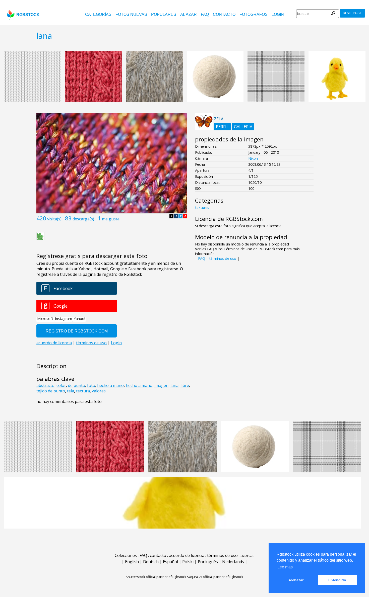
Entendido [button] (337, 580)
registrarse (352, 13)
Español (170, 561)
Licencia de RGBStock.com (229, 219)
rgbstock (28, 15)
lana (174, 385)
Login (278, 14)
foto (91, 385)
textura (83, 391)
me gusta (110, 219)
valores (99, 391)
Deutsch (151, 561)
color (61, 385)
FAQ (205, 14)
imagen (161, 385)
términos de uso (222, 258)
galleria (243, 126)
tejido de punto (50, 391)
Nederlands (233, 561)
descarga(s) (83, 219)
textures (202, 207)
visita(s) (54, 219)
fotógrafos (253, 14)
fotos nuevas (131, 14)
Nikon (253, 158)
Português (208, 561)
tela (70, 391)
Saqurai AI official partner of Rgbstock (215, 576)
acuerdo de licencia (186, 555)
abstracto (45, 385)
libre (184, 385)
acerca (246, 555)
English (132, 561)
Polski (188, 561)
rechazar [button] (296, 580)
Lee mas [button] (285, 567)
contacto (224, 14)
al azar (188, 14)
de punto (76, 385)
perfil (222, 126)
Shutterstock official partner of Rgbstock (156, 576)
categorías (98, 14)
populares (163, 14)
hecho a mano (110, 385)
